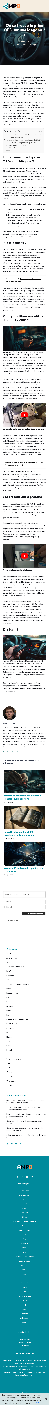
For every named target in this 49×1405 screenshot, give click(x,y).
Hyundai (9, 1006)
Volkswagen (11, 1081)
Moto (8, 1033)
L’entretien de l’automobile (17, 1019)
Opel (8, 1041)
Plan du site (24, 1346)
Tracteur (9, 1076)
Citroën (9, 980)
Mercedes (10, 1028)
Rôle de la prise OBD (16, 137)
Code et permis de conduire (17, 984)
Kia (7, 1015)
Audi (8, 962)
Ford (8, 1002)
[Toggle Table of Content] (38, 131)
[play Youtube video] (24, 415)
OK (37, 1403)
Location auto (11, 1024)
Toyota (9, 1072)
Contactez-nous (24, 1342)
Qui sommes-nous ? (24, 1339)
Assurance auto (12, 958)
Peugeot (9, 1046)
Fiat (7, 997)
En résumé (10, 151)
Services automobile (14, 1059)
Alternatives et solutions (18, 148)
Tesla (8, 1068)
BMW (8, 971)
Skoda (8, 1063)
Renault (33, 45)
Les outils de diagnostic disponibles (22, 143)
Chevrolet (10, 976)
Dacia (8, 989)
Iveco (8, 1011)
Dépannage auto (12, 993)
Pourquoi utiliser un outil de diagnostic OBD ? (23, 140)
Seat (8, 1055)
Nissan (9, 1037)
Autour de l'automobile (15, 967)
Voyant (9, 1085)
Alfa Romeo (11, 953)
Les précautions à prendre (16, 145)
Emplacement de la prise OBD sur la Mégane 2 (23, 135)
